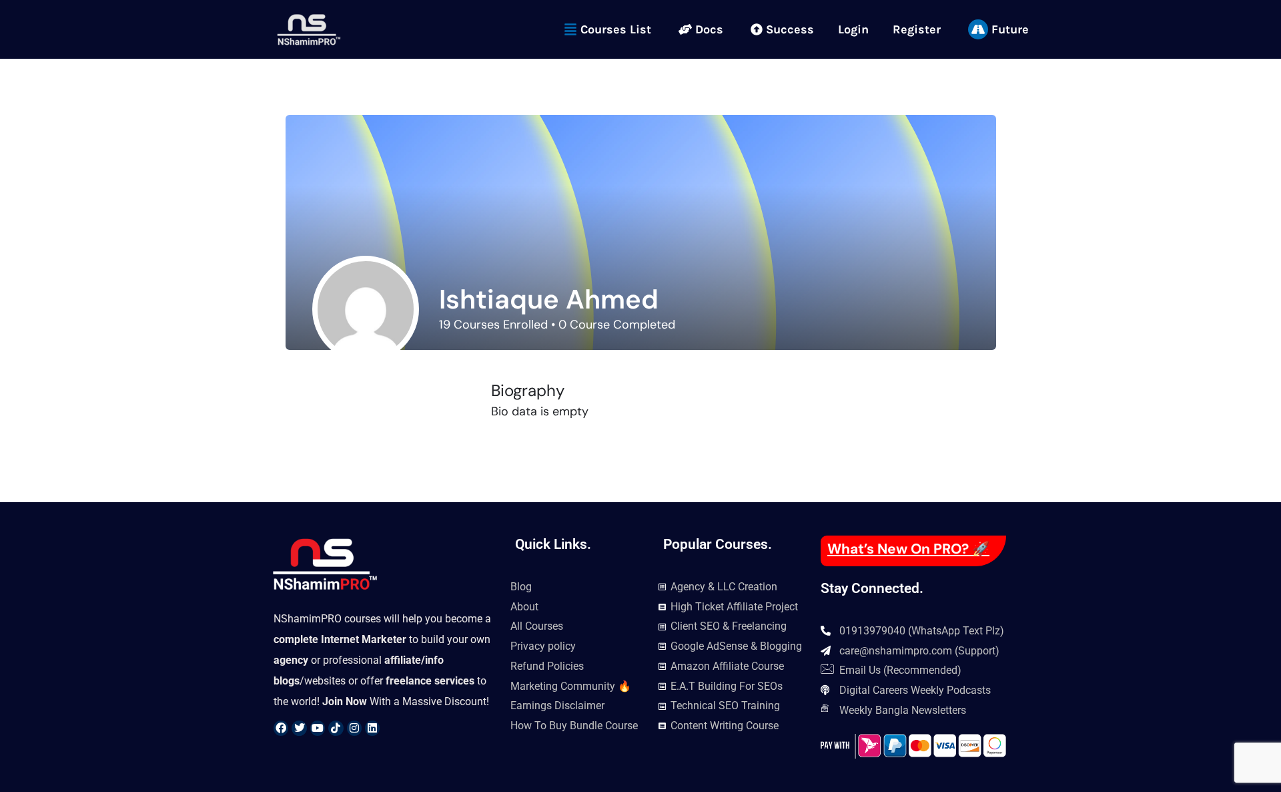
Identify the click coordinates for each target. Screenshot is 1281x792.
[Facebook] (281, 728)
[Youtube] (317, 728)
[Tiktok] (335, 728)
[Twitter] (299, 728)
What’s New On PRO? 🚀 (908, 549)
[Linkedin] (372, 728)
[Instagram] (354, 728)
